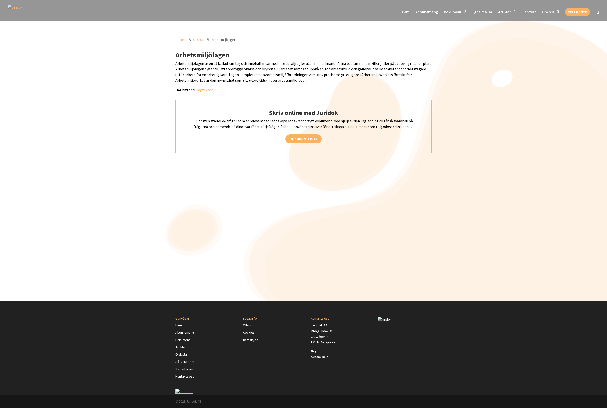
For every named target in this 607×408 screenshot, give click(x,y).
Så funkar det (184, 362)
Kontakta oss (184, 376)
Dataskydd (250, 340)
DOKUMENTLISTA (303, 139)
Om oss (548, 12)
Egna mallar (482, 12)
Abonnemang (426, 12)
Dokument (453, 12)
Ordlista (199, 39)
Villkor (247, 325)
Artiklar (504, 12)
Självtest (528, 12)
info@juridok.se (322, 331)
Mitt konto (577, 12)
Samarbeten (184, 369)
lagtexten (205, 89)
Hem (405, 12)
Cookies (249, 332)
